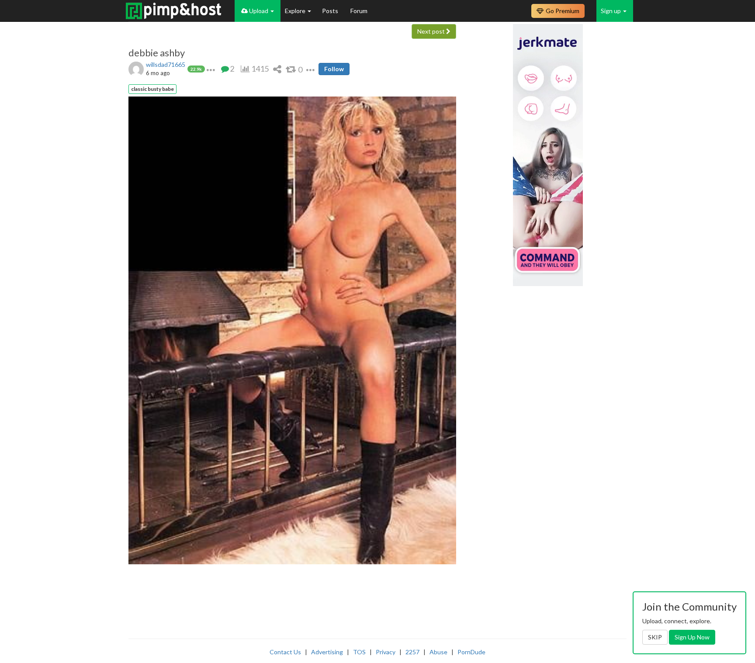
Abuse (438, 652)
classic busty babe (152, 89)
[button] (211, 69)
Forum (358, 10)
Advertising (327, 652)
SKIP (655, 637)
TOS (359, 652)
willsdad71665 (165, 64)
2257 (412, 652)
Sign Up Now (692, 637)
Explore (296, 10)
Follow (334, 69)
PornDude (471, 652)
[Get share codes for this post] (277, 69)
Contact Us (285, 652)
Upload (259, 10)
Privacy (385, 652)
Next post (431, 31)
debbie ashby (156, 53)
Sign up (611, 10)
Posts (330, 10)
